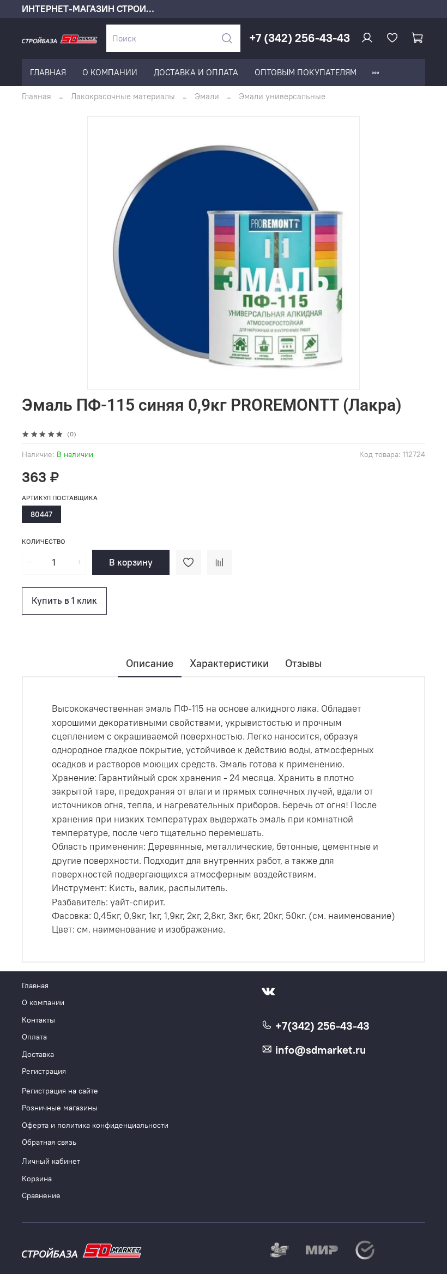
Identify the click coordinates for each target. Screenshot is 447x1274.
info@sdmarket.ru (319, 1049)
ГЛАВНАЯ (48, 72)
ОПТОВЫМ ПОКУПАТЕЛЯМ (306, 72)
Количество (43, 541)
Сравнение (41, 1195)
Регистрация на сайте (60, 1091)
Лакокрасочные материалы (123, 96)
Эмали (207, 96)
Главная (36, 96)
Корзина (37, 1178)
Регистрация (44, 1071)
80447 (41, 514)
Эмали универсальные (282, 96)
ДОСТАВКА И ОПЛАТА (196, 72)
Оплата (34, 1037)
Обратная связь (49, 1142)
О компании (43, 1002)
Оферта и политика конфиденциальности (95, 1125)
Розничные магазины (60, 1108)
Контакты (38, 1020)
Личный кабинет (51, 1161)
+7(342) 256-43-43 (321, 1025)
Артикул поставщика (60, 498)
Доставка (38, 1054)
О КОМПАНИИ (109, 72)
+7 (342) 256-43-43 (299, 38)
